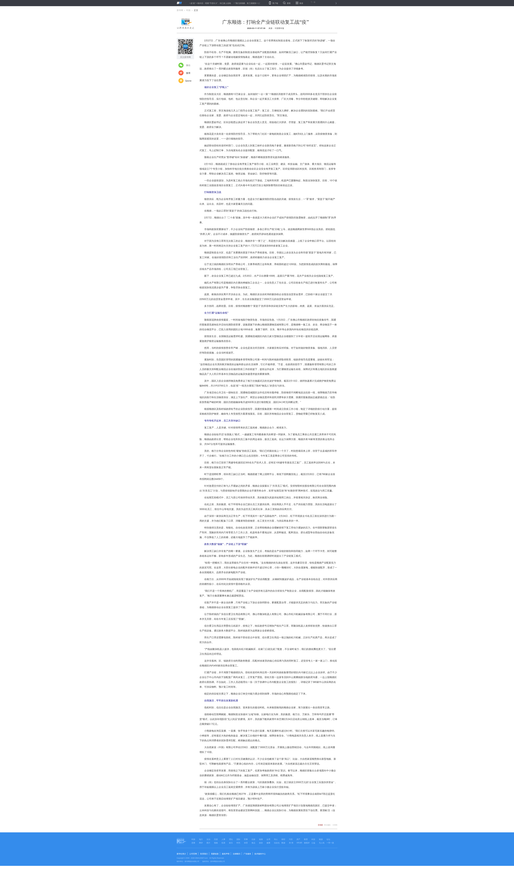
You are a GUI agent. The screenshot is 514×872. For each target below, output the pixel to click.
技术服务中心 (260, 853)
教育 (306, 839)
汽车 (291, 839)
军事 (246, 839)
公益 (313, 842)
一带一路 (330, 842)
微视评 (307, 842)
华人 (276, 839)
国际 (238, 839)
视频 (216, 842)
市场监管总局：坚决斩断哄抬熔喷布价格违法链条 (236, 3)
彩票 (223, 842)
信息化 (277, 842)
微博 (188, 72)
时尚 (238, 842)
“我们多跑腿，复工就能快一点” (199, 3)
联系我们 (204, 853)
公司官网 (193, 853)
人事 (223, 839)
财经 (283, 839)
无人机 (322, 842)
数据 (283, 842)
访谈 (253, 839)
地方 (201, 839)
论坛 (328, 839)
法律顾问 (236, 853)
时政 (188, 10)
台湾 (268, 839)
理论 (231, 839)
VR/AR (299, 842)
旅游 (261, 842)
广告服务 (247, 853)
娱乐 (231, 842)
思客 (193, 842)
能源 (321, 839)
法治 (208, 839)
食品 (253, 842)
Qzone (188, 80)
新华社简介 (181, 853)
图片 (208, 842)
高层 (216, 839)
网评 (201, 842)
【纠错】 (320, 825)
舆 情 (291, 842)
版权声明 (225, 853)
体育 (246, 842)
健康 (268, 842)
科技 (313, 839)
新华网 (180, 10)
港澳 (261, 839)
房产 (298, 839)
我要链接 (215, 853)
